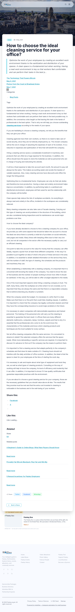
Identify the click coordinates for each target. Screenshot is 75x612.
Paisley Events (25, 560)
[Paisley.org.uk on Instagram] (12, 569)
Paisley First (62, 554)
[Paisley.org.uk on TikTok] (3, 573)
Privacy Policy (31, 601)
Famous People (44, 560)
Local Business (62, 560)
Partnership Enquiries (8, 592)
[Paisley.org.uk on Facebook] (3, 569)
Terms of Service (43, 601)
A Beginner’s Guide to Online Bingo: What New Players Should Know (33, 448)
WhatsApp (37, 494)
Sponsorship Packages (9, 584)
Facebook (27, 494)
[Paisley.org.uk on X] (8, 569)
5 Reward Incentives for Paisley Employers (23, 476)
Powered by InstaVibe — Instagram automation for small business (46, 605)
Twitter (17, 494)
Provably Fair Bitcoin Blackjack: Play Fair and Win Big (27, 462)
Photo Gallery (44, 557)
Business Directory (7, 586)
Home (23, 554)
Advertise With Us (7, 589)
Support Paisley (63, 557)
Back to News (15, 505)
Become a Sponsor (64, 562)
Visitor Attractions (45, 554)
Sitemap (63, 601)
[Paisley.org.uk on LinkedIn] (12, 573)
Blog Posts (14, 97)
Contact (42, 562)
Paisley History (25, 562)
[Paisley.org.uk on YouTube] (8, 573)
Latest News (24, 557)
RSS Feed (56, 601)
